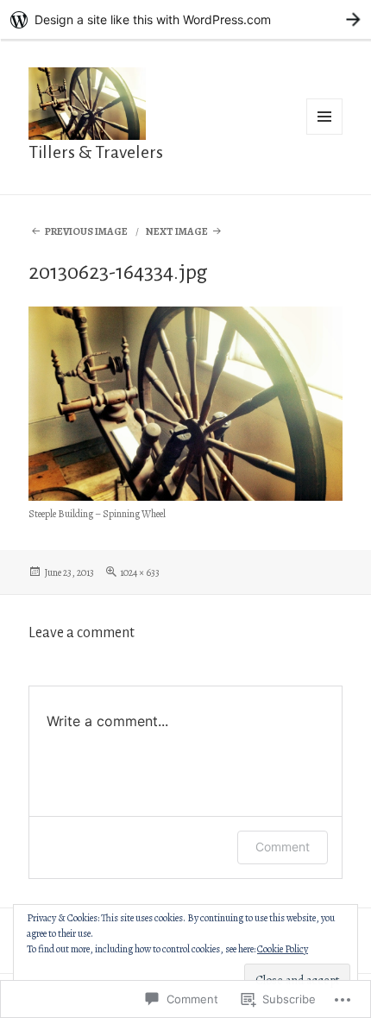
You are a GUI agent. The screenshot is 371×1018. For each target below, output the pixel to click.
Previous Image (86, 231)
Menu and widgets (325, 134)
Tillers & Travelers (95, 151)
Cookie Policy (282, 949)
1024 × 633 (140, 572)
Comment (282, 846)
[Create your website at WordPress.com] (185, 19)
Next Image (177, 231)
